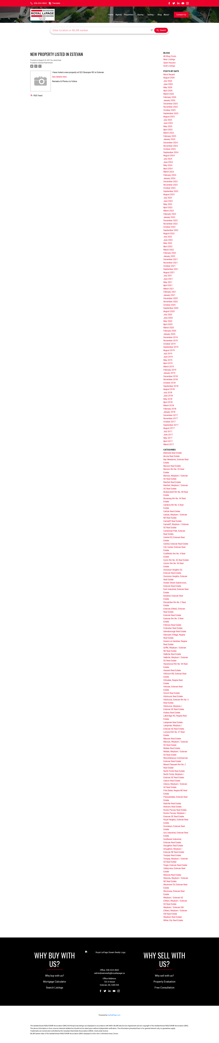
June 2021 (168, 279)
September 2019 (170, 347)
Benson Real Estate (172, 466)
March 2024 (168, 172)
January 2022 (169, 256)
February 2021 (169, 292)
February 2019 (169, 370)
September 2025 (170, 113)
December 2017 (170, 415)
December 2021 (170, 259)
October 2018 (169, 383)
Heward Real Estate (172, 670)
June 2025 (168, 123)
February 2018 (169, 409)
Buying (140, 14)
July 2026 (167, 81)
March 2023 (168, 210)
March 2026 (168, 94)
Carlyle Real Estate (171, 511)
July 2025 (167, 120)
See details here (59, 77)
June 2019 (168, 357)
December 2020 (170, 298)
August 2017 (169, 428)
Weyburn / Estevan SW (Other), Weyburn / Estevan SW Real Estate (175, 910)
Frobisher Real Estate (172, 628)
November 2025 (170, 107)
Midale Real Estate (171, 748)
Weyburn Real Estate (172, 917)
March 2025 (168, 133)
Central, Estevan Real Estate (175, 544)
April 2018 (167, 402)
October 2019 (169, 344)
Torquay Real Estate (172, 855)
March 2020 (168, 327)
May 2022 (167, 243)
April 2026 (167, 90)
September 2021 (170, 269)
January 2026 (169, 100)
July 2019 (167, 353)
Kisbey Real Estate (171, 712)
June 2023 (168, 201)
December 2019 (170, 337)
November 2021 (170, 262)
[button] (38, 3)
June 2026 (168, 84)
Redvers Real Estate (172, 806)
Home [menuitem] (110, 14)
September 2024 (170, 152)
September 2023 (170, 191)
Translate (56, 3)
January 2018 (169, 412)
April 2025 (167, 129)
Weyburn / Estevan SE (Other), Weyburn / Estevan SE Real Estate (175, 900)
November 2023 (170, 185)
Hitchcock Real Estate (173, 696)
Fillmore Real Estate (172, 625)
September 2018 (170, 386)
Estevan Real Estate (45, 63)
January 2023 (169, 217)
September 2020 (170, 308)
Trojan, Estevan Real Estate (175, 865)
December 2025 (170, 103)
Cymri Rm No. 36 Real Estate (176, 560)
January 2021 (169, 295)
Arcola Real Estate (171, 456)
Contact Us (181, 14)
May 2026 (167, 87)
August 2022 (169, 233)
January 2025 (169, 139)
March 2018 (168, 405)
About (166, 14)
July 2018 (167, 392)
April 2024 (167, 168)
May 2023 (167, 204)
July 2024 (167, 159)
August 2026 (169, 77)
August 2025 (169, 116)
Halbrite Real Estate (172, 654)
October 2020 (169, 305)
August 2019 (169, 350)
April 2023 (167, 207)
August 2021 (169, 272)
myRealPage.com (114, 1015)
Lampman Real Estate (173, 722)
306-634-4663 (40, 3)
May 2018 (167, 399)
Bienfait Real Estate (172, 482)
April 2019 (167, 363)
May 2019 (167, 360)
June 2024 (168, 162)
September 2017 (170, 425)
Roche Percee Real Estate (175, 810)
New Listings (169, 59)
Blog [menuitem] (160, 14)
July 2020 (167, 314)
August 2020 (169, 311)
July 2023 (167, 198)
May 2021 (167, 282)
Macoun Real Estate (172, 738)
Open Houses (169, 63)
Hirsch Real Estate (171, 693)
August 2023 (169, 194)
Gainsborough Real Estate (174, 631)
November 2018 (170, 379)
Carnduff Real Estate (172, 521)
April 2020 (167, 324)
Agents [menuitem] (118, 14)
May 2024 (167, 165)
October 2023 (169, 188)
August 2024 (169, 155)
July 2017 (167, 431)
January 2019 (169, 373)
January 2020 (169, 334)
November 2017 (170, 418)
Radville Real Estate (172, 803)
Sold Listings (169, 66)
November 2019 (170, 340)
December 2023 (170, 181)
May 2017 (167, 438)
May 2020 (167, 321)
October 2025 (169, 110)
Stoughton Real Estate (173, 845)
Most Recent (169, 74)
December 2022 (170, 220)
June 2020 (168, 318)
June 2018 (168, 396)
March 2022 (168, 250)
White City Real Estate (173, 920)
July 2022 (167, 236)
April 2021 (167, 285)
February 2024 (169, 175)
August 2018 (169, 389)
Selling (150, 14)
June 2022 (168, 240)
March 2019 (168, 366)
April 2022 (167, 246)
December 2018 (170, 376)
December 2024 (170, 142)
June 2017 (168, 434)
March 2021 (168, 288)
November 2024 (170, 146)
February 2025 (169, 136)
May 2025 (167, 126)
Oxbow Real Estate (171, 780)
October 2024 (169, 149)
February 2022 (169, 253)
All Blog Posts (169, 56)
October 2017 (169, 421)
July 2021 (167, 275)
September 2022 (170, 230)
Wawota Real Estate (172, 875)
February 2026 (169, 97)
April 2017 (167, 441)
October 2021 (169, 266)
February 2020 (169, 331)
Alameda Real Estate (172, 453)
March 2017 (168, 444)
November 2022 (170, 224)
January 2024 (169, 178)
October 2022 (169, 227)
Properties (128, 14)
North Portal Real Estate (174, 771)
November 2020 (170, 301)
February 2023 (169, 214)
